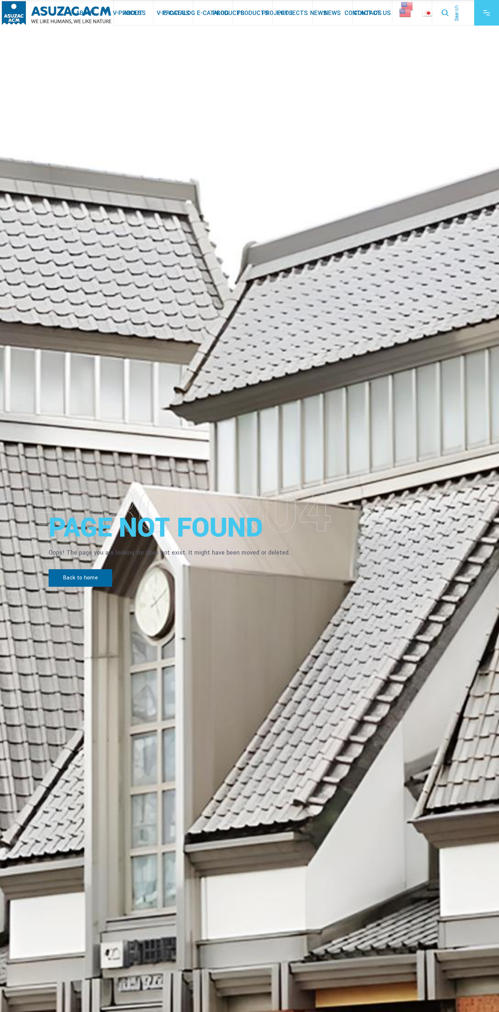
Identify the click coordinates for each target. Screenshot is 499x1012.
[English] (407, 13)
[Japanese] (429, 12)
